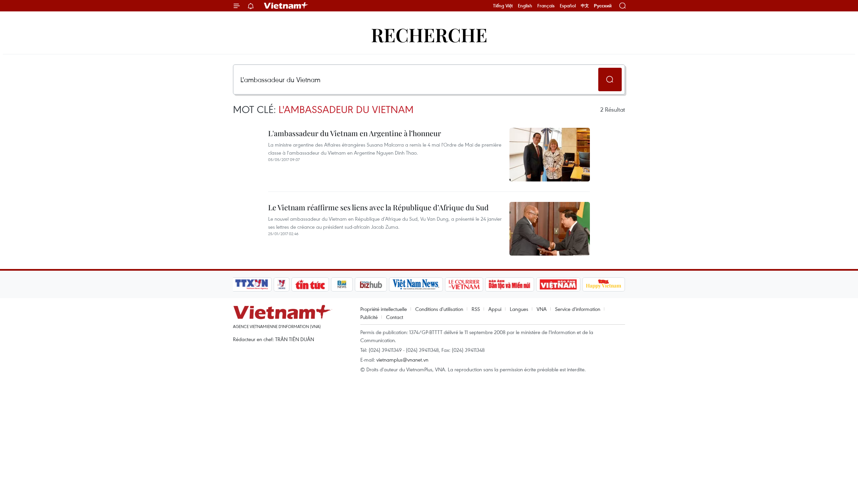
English (525, 6)
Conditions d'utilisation (439, 309)
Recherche (429, 34)
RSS (476, 309)
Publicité (369, 317)
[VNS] (416, 284)
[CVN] (464, 284)
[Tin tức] (310, 284)
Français (546, 6)
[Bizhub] (371, 284)
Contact (394, 317)
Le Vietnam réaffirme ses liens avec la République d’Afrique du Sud (378, 207)
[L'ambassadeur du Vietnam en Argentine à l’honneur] (549, 154)
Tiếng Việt (503, 6)
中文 (585, 5)
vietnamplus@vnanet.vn (402, 359)
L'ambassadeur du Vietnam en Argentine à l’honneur (354, 133)
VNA (542, 309)
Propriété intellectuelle (383, 309)
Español (568, 6)
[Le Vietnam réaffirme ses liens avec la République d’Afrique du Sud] (549, 229)
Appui (494, 309)
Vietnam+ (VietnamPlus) (286, 6)
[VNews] (282, 284)
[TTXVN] (252, 284)
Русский (603, 5)
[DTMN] (509, 284)
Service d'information (577, 309)
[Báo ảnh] (558, 284)
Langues (519, 309)
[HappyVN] (603, 284)
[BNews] (342, 284)
